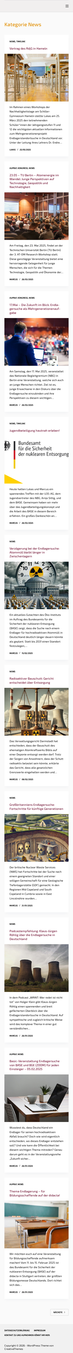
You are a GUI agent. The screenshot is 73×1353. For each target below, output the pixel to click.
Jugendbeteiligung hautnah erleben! (35, 430)
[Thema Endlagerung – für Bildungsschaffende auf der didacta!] (36, 1224)
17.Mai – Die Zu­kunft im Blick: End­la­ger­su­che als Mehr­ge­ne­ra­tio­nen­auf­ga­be (35, 309)
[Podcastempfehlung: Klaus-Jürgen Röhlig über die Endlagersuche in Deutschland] (36, 968)
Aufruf (13, 168)
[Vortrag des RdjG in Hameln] (36, 77)
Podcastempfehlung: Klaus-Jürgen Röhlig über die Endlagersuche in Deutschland (33, 935)
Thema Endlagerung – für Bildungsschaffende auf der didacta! (35, 1193)
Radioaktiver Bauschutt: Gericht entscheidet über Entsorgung (32, 680)
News (12, 41)
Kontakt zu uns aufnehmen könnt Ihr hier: (27, 1335)
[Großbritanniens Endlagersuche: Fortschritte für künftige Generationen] (36, 838)
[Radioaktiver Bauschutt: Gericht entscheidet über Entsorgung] (36, 712)
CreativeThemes (13, 1348)
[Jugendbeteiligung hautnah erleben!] (36, 460)
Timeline (20, 41)
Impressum (39, 1330)
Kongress (23, 168)
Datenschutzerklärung (17, 1330)
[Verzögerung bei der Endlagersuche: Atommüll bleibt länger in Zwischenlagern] (36, 585)
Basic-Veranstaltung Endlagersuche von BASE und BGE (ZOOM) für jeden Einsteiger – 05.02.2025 (35, 1065)
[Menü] (67, 6)
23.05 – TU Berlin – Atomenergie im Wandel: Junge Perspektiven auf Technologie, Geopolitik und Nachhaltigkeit (34, 181)
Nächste (57, 1312)
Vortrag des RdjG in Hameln (28, 48)
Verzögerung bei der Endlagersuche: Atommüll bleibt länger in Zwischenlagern (34, 552)
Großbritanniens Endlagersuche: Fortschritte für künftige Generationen (36, 806)
